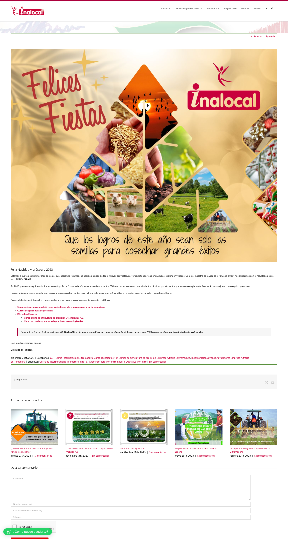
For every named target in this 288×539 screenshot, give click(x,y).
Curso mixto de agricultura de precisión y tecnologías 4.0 (53, 321)
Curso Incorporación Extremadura (74, 357)
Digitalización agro (27, 314)
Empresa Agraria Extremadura (173, 357)
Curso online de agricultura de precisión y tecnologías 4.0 (53, 317)
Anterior (258, 36)
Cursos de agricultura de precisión (137, 357)
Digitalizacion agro (136, 361)
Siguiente (270, 36)
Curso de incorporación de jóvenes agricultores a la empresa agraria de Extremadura (60, 306)
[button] (272, 8)
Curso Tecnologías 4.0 (106, 357)
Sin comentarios (157, 361)
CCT (52, 357)
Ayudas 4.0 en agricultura (132, 448)
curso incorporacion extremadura (106, 361)
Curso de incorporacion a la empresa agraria (64, 361)
